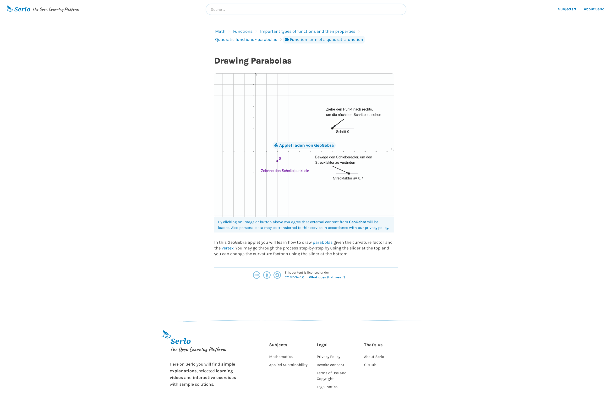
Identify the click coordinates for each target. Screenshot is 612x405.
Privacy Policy (328, 356)
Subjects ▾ (567, 9)
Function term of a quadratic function (326, 39)
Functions (242, 31)
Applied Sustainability (288, 364)
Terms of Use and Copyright (331, 376)
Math (220, 31)
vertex (228, 248)
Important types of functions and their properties (307, 31)
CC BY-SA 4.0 (295, 277)
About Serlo (594, 9)
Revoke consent (330, 364)
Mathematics (281, 356)
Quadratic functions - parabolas (246, 39)
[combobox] (306, 9)
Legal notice (327, 386)
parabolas (323, 242)
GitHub (370, 364)
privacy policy (376, 227)
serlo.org (352, 277)
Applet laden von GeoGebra (306, 145)
